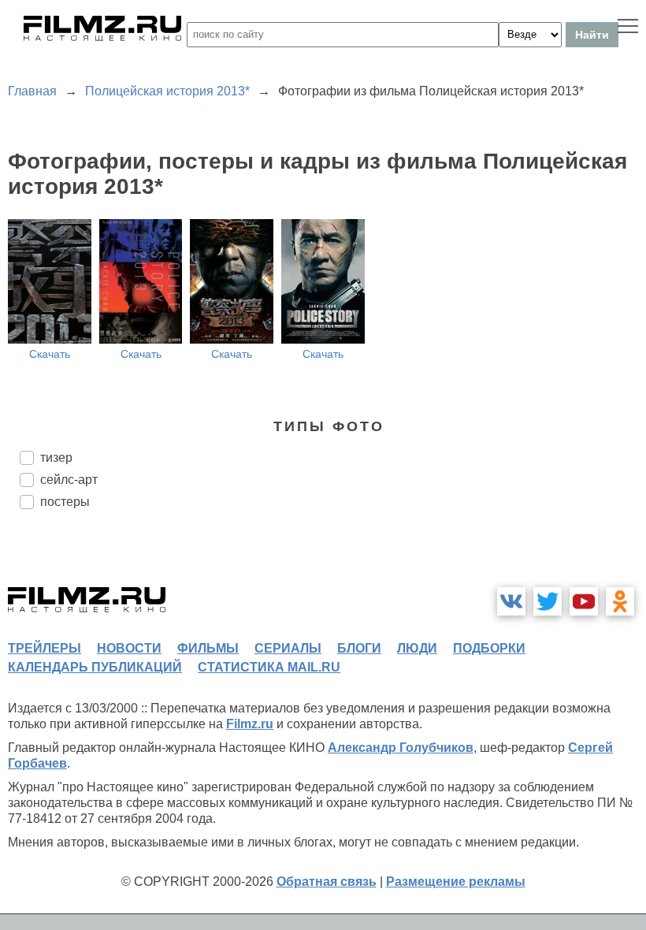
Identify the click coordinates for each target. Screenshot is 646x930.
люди (417, 648)
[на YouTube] (584, 601)
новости (129, 648)
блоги (359, 648)
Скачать (49, 354)
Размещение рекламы (455, 881)
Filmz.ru (249, 724)
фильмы (208, 648)
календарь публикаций (95, 667)
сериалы (287, 648)
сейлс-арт (69, 479)
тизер (56, 457)
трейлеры (44, 648)
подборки (489, 648)
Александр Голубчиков (400, 747)
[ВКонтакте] (511, 601)
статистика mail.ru (269, 667)
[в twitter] (547, 601)
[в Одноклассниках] (620, 601)
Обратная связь (327, 881)
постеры (65, 501)
